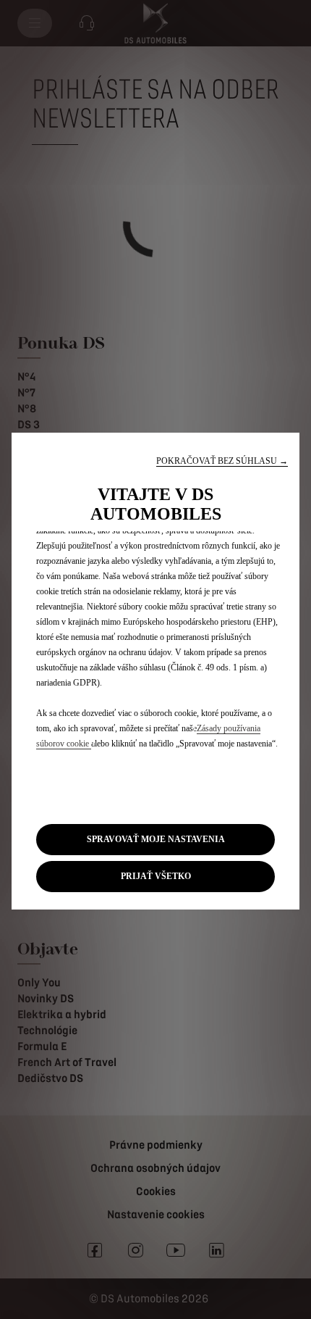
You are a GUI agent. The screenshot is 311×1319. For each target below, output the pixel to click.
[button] (222, 461)
